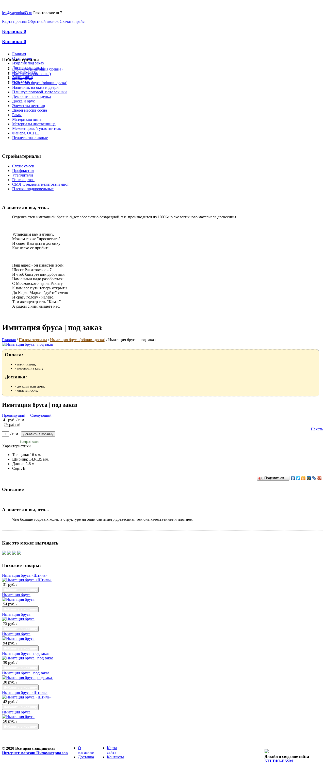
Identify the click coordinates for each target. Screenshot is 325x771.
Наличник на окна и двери (35, 87)
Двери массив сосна (29, 110)
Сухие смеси (23, 166)
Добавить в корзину (38, 434)
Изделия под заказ (28, 63)
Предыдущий (13, 415)
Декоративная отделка (31, 96)
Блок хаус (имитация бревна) (37, 69)
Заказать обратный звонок (151, 756)
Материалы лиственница (34, 124)
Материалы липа (26, 119)
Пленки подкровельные (33, 189)
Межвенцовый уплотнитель (36, 128)
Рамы (17, 115)
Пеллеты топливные (30, 137)
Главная (19, 54)
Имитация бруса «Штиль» (24, 575)
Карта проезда (14, 21)
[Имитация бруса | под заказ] (27, 658)
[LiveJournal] (314, 478)
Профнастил (23, 170)
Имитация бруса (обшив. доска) (39, 83)
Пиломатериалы (33, 340)
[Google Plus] (319, 478)
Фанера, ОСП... (25, 133)
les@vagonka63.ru (17, 13)
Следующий (41, 415)
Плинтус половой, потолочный (39, 92)
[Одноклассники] (303, 478)
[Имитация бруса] (18, 599)
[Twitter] (298, 478)
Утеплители (22, 175)
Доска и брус (23, 101)
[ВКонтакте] (293, 478)
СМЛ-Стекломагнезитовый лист (40, 184)
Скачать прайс (72, 21)
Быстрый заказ (29, 442)
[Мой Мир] (309, 478)
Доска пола (22, 78)
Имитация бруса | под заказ (25, 653)
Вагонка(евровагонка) (31, 74)
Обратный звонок (43, 21)
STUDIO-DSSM (279, 761)
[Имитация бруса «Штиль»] (27, 580)
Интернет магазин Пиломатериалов (35, 753)
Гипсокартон (23, 180)
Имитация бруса (16, 595)
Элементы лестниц (28, 105)
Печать (317, 429)
